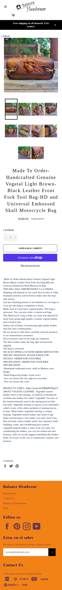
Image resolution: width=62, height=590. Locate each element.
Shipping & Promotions (15, 503)
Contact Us (8, 498)
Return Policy (10, 493)
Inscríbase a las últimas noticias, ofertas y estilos (27, 544)
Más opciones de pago (30, 265)
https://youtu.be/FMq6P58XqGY (42, 388)
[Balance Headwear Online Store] (31, 7)
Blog (5, 508)
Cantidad (8, 230)
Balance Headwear (17, 574)
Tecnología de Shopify (33, 574)
